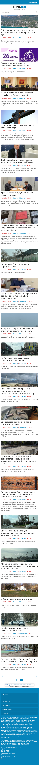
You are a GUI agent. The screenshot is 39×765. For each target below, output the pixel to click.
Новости (15, 38)
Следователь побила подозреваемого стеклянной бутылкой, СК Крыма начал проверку (19, 295)
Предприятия (6, 705)
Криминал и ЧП (23, 233)
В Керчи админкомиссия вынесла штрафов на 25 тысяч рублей (17, 94)
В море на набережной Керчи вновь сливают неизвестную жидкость (18, 329)
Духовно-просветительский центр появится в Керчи (17, 126)
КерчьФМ (19, 747)
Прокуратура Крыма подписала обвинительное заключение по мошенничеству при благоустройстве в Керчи (19, 460)
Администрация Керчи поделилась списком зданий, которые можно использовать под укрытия (18, 494)
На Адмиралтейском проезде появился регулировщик (15, 359)
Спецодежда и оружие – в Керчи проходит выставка (16, 423)
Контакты (5, 713)
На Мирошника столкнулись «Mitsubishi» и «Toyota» (14, 629)
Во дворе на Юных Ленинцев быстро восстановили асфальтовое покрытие (19, 660)
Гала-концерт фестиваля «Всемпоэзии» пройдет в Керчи (16, 64)
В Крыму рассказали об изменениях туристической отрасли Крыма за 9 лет (18, 32)
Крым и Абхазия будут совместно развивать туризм (17, 193)
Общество (22, 38)
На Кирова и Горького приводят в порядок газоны (17, 265)
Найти (36, 12)
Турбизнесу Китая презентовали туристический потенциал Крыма (17, 161)
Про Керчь (5, 694)
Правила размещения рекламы (9, 755)
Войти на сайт (33, 2)
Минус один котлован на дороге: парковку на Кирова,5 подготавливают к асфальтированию (19, 566)
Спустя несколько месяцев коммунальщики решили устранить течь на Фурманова (18, 533)
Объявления (6, 701)
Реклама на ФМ (7, 709)
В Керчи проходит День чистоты (16, 599)
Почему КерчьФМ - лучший (8, 753)
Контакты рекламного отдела (8, 756)
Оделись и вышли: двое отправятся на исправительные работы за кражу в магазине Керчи (19, 227)
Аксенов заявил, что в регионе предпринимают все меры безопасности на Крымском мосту (17, 391)
